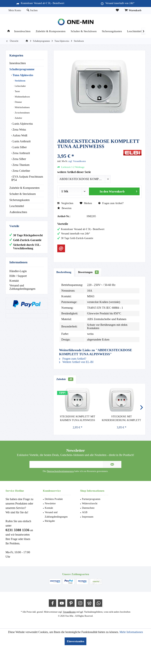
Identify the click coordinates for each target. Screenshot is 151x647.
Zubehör (18, 118)
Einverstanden (75, 641)
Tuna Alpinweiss (22, 75)
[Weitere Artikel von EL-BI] (132, 153)
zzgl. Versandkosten (77, 161)
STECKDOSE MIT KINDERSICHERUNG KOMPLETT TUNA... (121, 418)
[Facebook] (52, 603)
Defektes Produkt (54, 499)
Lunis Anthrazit (21, 141)
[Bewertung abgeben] (89, 151)
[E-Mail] (61, 248)
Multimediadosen (22, 96)
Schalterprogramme (21, 69)
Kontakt (14, 280)
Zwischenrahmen (22, 112)
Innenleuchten (17, 63)
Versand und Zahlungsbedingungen (22, 287)
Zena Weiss (19, 129)
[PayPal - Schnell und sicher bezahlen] (26, 303)
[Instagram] (80, 603)
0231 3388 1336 (17, 530)
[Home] (9, 31)
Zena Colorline (21, 170)
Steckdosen (19, 80)
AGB (84, 512)
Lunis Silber (19, 147)
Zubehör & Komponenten (24, 187)
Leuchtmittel (16, 206)
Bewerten (66, 208)
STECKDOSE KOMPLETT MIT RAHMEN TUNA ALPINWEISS (77, 418)
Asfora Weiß (19, 135)
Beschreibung (63, 272)
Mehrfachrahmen (22, 107)
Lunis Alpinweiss (22, 123)
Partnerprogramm (91, 499)
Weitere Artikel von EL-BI (77, 361)
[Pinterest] (71, 603)
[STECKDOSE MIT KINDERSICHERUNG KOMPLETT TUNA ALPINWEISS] (121, 400)
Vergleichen (66, 203)
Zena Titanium (20, 164)
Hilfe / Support (18, 275)
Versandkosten (69, 612)
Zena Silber (19, 159)
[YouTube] (61, 603)
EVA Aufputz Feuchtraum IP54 (27, 178)
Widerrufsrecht (89, 503)
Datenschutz (88, 508)
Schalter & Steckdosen (22, 193)
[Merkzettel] (117, 10)
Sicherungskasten (19, 200)
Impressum (87, 516)
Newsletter (50, 503)
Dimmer (18, 102)
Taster (17, 91)
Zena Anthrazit (21, 153)
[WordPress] (89, 603)
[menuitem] (133, 10)
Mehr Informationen (131, 632)
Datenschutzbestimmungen (60, 471)
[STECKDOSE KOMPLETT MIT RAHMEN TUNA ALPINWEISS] (77, 400)
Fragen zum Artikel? (112, 203)
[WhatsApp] (98, 603)
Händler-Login (18, 271)
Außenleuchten (18, 212)
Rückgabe (50, 521)
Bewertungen (87, 272)
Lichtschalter (20, 86)
